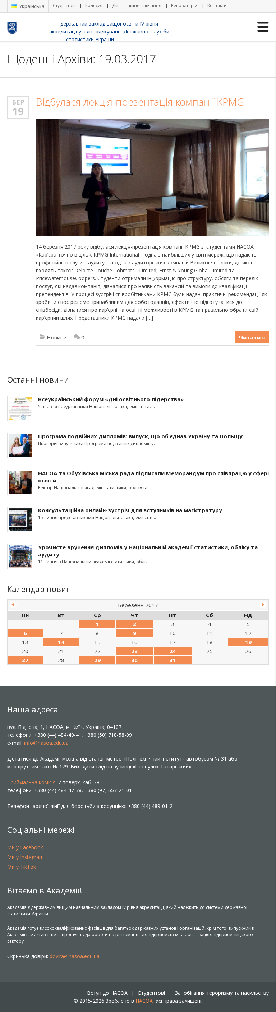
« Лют (13, 604)
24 (172, 651)
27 (25, 660)
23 (134, 651)
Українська (31, 6)
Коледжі (93, 6)
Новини (57, 337)
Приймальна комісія (31, 782)
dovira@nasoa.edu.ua (75, 956)
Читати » (252, 337)
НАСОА (144, 1000)
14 (61, 642)
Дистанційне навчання (136, 6)
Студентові (64, 6)
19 (18, 111)
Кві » (263, 604)
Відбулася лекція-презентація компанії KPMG (140, 101)
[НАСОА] (26, 27)
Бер (18, 102)
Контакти (217, 6)
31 (172, 660)
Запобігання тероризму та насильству (222, 992)
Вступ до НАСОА (107, 992)
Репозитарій (184, 6)
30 (134, 660)
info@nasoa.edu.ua (46, 742)
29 (97, 660)
